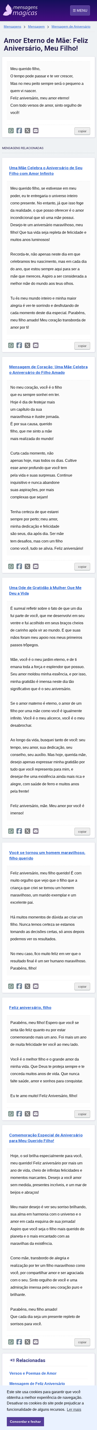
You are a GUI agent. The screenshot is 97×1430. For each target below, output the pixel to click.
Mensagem (36, 26)
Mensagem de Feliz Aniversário (37, 1384)
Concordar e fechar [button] (25, 1421)
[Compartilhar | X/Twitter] (27, 131)
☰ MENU (80, 10)
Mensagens (12, 26)
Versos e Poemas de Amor (33, 1373)
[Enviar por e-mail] (36, 131)
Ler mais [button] (74, 1409)
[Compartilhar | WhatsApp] (11, 131)
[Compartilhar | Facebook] (19, 131)
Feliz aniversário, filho (30, 1007)
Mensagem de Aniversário (71, 26)
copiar (82, 131)
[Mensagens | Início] (8, 8)
